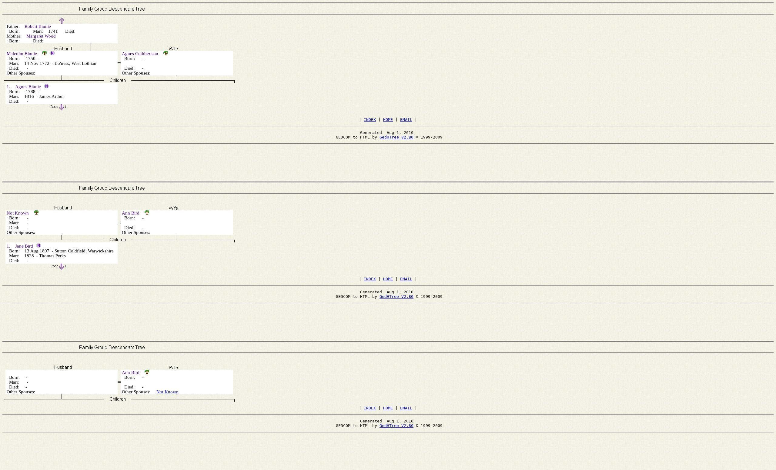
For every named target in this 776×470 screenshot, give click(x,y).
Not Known (167, 391)
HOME (388, 119)
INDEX (370, 119)
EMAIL (406, 119)
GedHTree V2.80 (396, 137)
